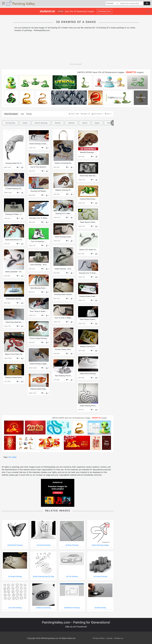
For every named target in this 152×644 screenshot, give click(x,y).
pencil (84, 123)
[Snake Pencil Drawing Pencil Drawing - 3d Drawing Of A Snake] (88, 363)
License (109, 638)
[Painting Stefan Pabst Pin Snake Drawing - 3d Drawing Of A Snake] (39, 380)
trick (109, 123)
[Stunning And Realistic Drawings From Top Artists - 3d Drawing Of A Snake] (39, 183)
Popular (29, 114)
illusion (58, 123)
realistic (71, 123)
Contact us (118, 638)
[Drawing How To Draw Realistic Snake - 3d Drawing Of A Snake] (88, 265)
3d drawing (10, 123)
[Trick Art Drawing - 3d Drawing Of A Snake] (39, 233)
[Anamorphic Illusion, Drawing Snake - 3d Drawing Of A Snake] (14, 289)
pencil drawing (41, 123)
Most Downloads (11, 114)
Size (22, 114)
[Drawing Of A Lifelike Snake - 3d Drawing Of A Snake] (63, 205)
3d (9, 457)
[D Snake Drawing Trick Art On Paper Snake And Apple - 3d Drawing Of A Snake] (14, 179)
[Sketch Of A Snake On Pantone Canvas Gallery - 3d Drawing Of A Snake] (88, 239)
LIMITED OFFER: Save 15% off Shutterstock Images (100, 72)
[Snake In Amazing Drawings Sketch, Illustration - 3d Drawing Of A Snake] (63, 145)
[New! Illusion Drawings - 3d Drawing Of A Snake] (88, 311)
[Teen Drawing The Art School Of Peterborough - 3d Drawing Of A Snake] (63, 366)
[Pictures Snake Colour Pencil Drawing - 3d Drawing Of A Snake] (63, 337)
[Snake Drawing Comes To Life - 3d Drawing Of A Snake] (39, 135)
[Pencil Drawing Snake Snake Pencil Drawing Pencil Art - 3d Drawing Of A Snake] (63, 229)
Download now (104, 11)
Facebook (81, 626)
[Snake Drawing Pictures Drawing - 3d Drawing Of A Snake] (88, 393)
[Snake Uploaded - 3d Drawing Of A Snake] (14, 259)
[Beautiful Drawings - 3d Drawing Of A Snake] (88, 140)
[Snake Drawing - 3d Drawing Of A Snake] (63, 257)
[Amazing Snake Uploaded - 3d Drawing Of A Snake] (63, 285)
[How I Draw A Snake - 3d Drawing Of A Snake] (39, 303)
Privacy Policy (99, 638)
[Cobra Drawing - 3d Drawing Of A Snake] (39, 257)
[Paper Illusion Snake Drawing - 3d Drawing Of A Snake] (88, 214)
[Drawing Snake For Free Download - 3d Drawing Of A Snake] (14, 145)
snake (24, 123)
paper (97, 123)
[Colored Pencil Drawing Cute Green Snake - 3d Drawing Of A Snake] (88, 191)
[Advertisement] (76, 48)
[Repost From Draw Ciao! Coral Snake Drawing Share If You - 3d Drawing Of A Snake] (14, 342)
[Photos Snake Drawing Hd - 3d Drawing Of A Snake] (39, 328)
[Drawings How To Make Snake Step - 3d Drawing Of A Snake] (39, 208)
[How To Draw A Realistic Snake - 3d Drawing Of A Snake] (63, 310)
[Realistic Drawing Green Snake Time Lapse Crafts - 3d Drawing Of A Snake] (88, 336)
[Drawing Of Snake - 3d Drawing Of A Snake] (14, 205)
